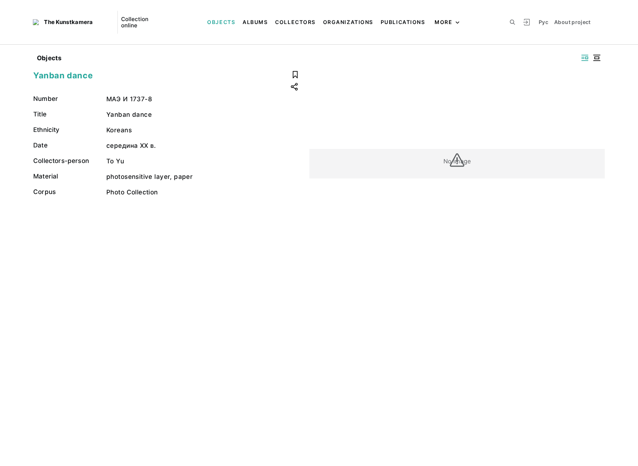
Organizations (348, 22)
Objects (221, 22)
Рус (543, 22)
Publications (403, 22)
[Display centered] (597, 58)
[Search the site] (512, 22)
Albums (255, 22)
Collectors (295, 22)
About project (572, 22)
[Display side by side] (585, 58)
